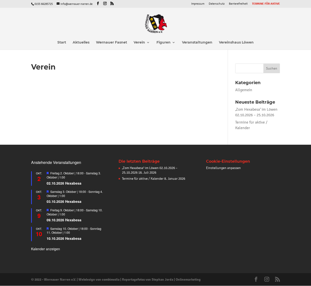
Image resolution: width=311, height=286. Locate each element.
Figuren (163, 43)
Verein (139, 43)
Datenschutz (217, 3)
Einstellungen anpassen (223, 168)
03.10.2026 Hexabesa (64, 201)
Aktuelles (81, 43)
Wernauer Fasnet (111, 43)
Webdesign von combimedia (99, 279)
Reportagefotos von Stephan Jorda (147, 279)
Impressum (197, 3)
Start (61, 43)
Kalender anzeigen (45, 248)
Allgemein (243, 90)
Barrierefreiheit (238, 3)
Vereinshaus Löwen (236, 43)
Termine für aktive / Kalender (143, 179)
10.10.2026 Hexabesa (64, 238)
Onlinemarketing (188, 279)
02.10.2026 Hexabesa (64, 183)
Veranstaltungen (197, 43)
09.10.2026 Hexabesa (64, 219)
